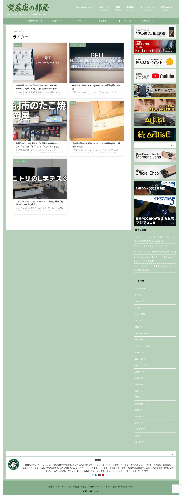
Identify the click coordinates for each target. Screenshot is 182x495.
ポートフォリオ (147, 8)
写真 (118, 8)
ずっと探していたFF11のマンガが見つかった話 (155, 251)
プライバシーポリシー (103, 487)
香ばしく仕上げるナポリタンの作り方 (150, 246)
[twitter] (93, 475)
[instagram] (99, 475)
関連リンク (104, 8)
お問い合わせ (166, 8)
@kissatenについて (85, 8)
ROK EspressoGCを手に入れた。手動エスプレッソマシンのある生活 (154, 259)
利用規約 (117, 487)
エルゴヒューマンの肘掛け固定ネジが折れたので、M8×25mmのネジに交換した (154, 239)
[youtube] (103, 475)
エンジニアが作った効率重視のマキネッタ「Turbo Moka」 (152, 268)
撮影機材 (130, 8)
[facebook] (96, 475)
